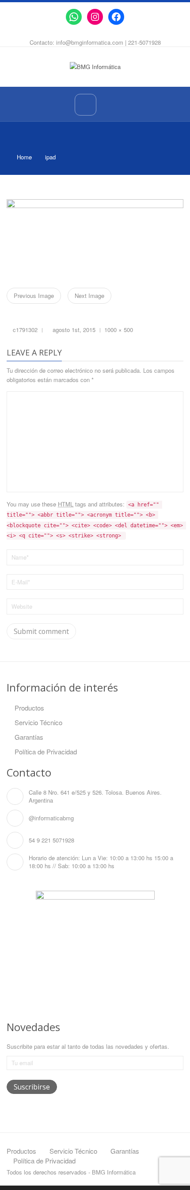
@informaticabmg (51, 818)
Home (24, 157)
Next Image (89, 295)
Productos (29, 707)
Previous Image (34, 295)
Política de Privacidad (46, 751)
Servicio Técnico (38, 722)
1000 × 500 (118, 329)
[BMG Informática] (95, 66)
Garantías (29, 737)
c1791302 (25, 329)
